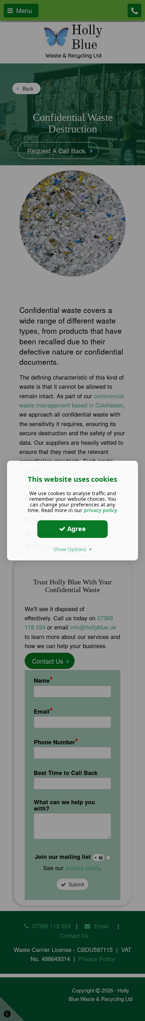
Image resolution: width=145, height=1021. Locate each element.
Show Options (71, 549)
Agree (75, 528)
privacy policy (100, 510)
